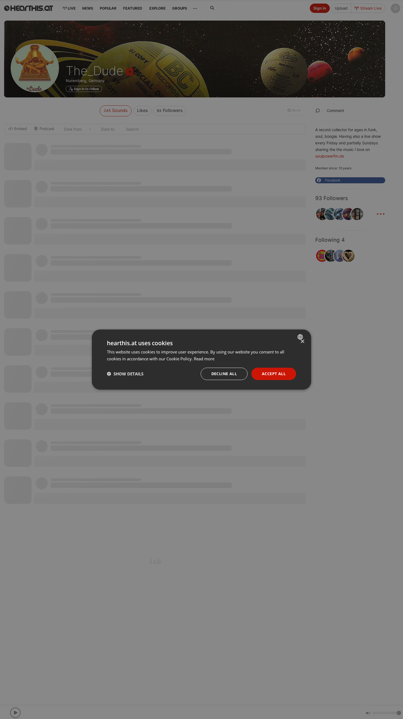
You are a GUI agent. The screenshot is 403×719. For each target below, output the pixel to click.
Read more (204, 358)
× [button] (302, 341)
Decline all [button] (224, 373)
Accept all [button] (274, 373)
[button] (125, 374)
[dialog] (201, 360)
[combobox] (300, 337)
